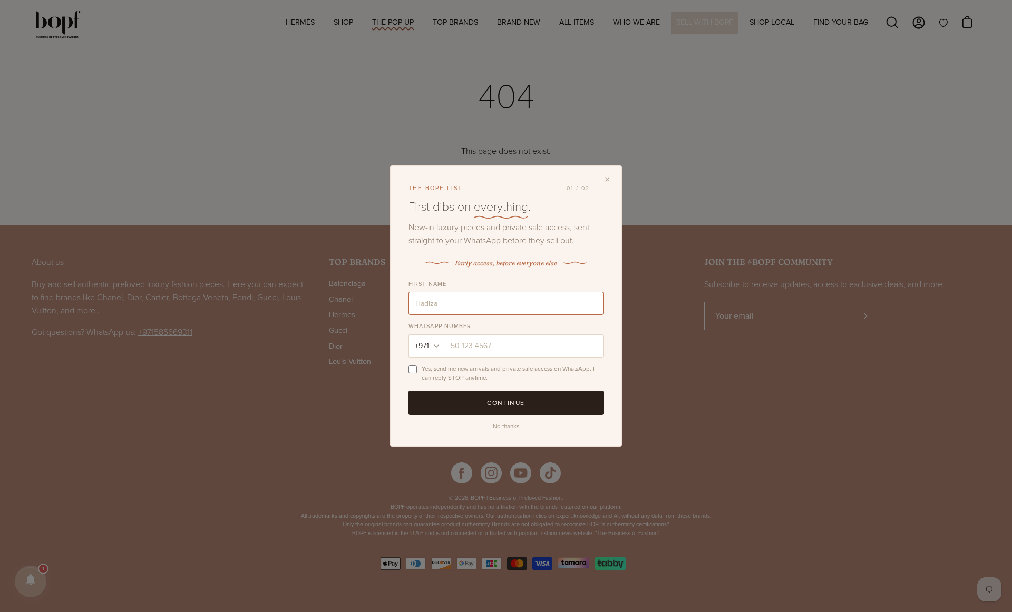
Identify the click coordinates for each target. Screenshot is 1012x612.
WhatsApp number (440, 326)
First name (427, 284)
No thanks (506, 426)
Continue (506, 403)
